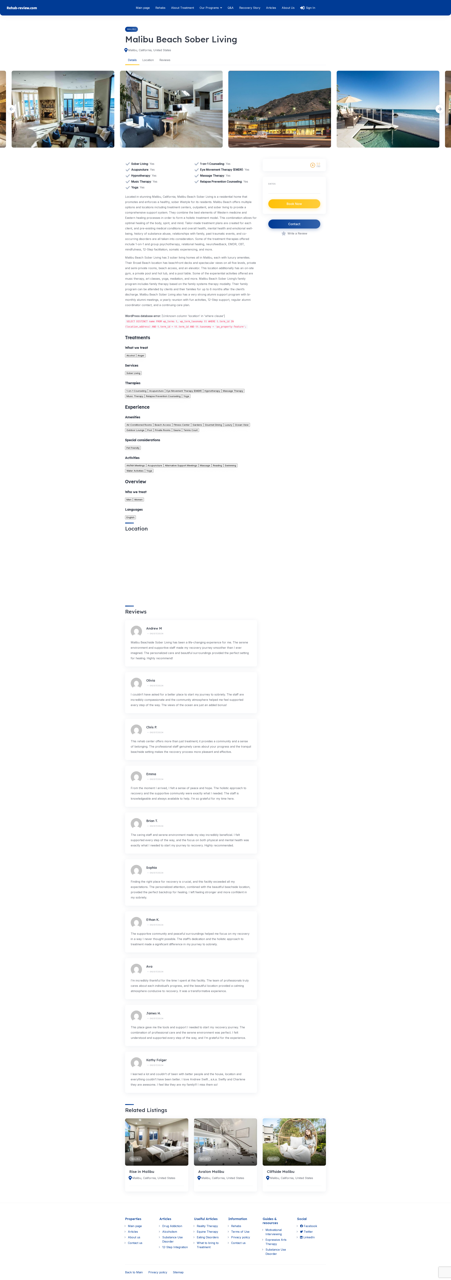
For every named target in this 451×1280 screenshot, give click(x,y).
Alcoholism (169, 1231)
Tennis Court (190, 430)
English (130, 517)
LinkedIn (308, 1237)
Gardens (197, 424)
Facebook (310, 1226)
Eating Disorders (208, 1237)
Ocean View (242, 424)
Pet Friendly (132, 447)
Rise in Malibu (141, 1171)
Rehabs (160, 7)
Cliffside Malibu (281, 1171)
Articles (271, 7)
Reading (217, 465)
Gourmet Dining (213, 424)
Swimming (230, 465)
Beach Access (163, 424)
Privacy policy (240, 1237)
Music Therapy (134, 396)
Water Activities (135, 470)
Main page (143, 7)
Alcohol (130, 355)
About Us (288, 7)
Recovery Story (249, 7)
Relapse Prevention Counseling (163, 396)
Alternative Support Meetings (181, 465)
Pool (149, 430)
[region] (191, 568)
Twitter (308, 1231)
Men (128, 499)
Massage (205, 465)
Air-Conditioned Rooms (139, 424)
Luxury (228, 424)
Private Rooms (163, 430)
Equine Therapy (207, 1231)
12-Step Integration (175, 1247)
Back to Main (134, 1272)
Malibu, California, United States (149, 50)
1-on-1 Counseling (136, 390)
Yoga (186, 396)
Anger (141, 355)
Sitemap (178, 1272)
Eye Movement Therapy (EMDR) (184, 390)
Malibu (131, 29)
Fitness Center (182, 424)
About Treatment (182, 7)
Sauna (177, 430)
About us (134, 1237)
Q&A (231, 7)
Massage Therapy (233, 390)
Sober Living (133, 373)
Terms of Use (240, 1231)
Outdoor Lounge (135, 430)
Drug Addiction (172, 1226)
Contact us (135, 1243)
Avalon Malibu (211, 1171)
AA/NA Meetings (135, 465)
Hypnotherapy (212, 390)
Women (138, 499)
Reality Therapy (207, 1226)
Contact (294, 224)
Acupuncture (156, 390)
